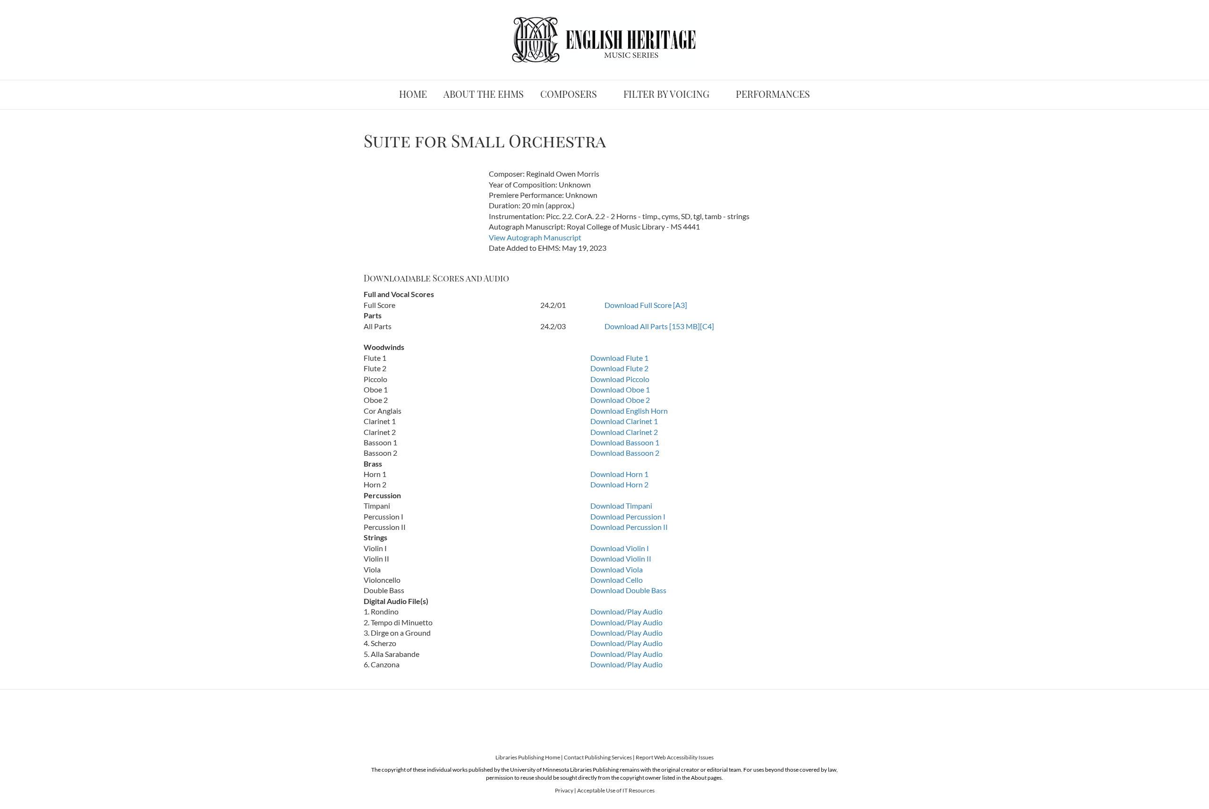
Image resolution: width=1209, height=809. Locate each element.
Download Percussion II (629, 526)
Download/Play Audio (626, 611)
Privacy (564, 790)
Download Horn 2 (619, 484)
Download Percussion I (627, 516)
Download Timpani (621, 505)
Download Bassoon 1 (624, 442)
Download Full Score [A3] (645, 304)
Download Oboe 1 (620, 389)
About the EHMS (483, 93)
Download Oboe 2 (620, 399)
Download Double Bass (628, 590)
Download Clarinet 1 (624, 421)
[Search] (837, 91)
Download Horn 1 (619, 473)
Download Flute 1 (619, 357)
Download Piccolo (619, 379)
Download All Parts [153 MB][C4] (659, 326)
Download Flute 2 (619, 368)
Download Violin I (619, 548)
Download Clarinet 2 (624, 431)
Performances (773, 93)
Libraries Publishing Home (527, 757)
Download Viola (616, 569)
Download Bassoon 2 (624, 452)
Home (413, 93)
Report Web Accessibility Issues (675, 757)
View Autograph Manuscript (535, 237)
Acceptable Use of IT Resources (616, 790)
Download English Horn (629, 410)
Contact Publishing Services (598, 757)
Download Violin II (620, 558)
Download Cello (616, 579)
